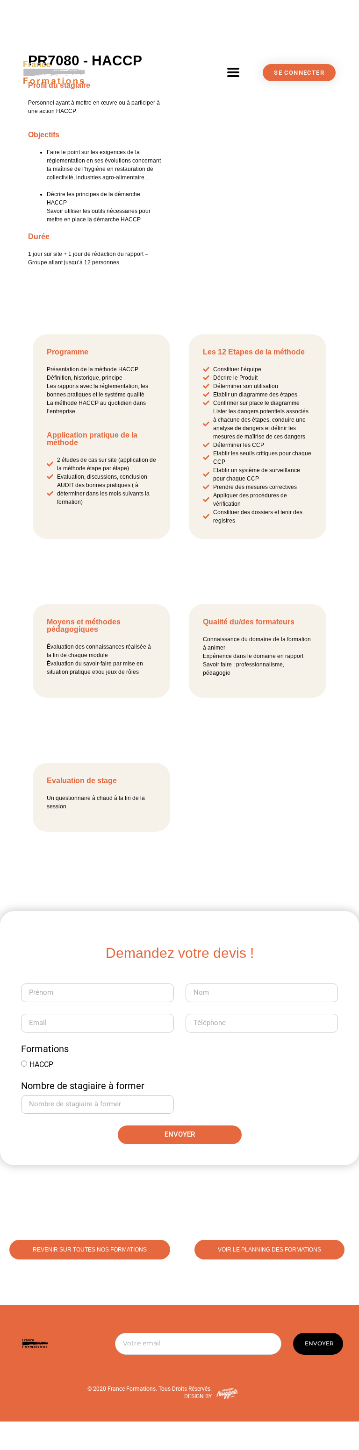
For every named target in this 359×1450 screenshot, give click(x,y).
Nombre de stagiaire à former (82, 1086)
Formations (45, 1049)
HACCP (41, 1064)
